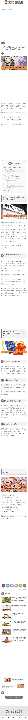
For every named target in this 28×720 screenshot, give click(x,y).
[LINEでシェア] (20, 586)
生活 (4, 42)
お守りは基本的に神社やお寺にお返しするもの (13, 168)
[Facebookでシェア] (8, 586)
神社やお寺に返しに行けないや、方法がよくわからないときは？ (13, 177)
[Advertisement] (14, 25)
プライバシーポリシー (7, 715)
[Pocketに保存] (16, 586)
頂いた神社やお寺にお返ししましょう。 (14, 172)
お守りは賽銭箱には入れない (13, 185)
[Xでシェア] (3, 586)
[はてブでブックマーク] (12, 586)
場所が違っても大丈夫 (12, 183)
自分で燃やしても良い (12, 187)
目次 (13, 163)
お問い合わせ (20, 715)
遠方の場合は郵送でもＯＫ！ (13, 180)
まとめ (7, 190)
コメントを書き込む (14, 697)
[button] (24, 586)
